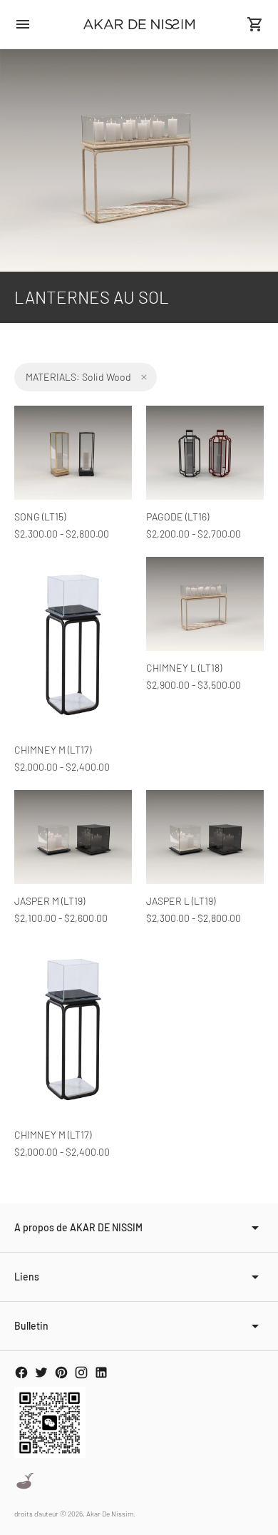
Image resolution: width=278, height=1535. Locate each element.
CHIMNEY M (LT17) (52, 750)
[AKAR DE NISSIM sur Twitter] (41, 1372)
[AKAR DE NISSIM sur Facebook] (21, 1372)
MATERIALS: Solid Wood (78, 377)
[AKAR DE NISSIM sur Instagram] (81, 1372)
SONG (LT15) (40, 516)
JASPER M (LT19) (49, 901)
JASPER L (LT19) (180, 901)
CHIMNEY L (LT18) (184, 668)
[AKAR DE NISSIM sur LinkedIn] (101, 1372)
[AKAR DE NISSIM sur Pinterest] (61, 1372)
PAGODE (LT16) (177, 516)
